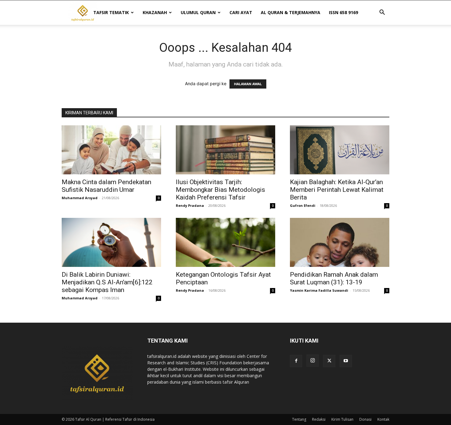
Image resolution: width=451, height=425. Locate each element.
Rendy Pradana (190, 205)
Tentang (299, 419)
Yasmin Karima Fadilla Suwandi (319, 290)
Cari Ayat (240, 12)
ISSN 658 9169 (343, 12)
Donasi (365, 419)
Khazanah (155, 12)
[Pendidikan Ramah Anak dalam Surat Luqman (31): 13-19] (339, 242)
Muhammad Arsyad (80, 197)
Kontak (383, 419)
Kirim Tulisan (342, 419)
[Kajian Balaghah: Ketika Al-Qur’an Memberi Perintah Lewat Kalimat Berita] (339, 149)
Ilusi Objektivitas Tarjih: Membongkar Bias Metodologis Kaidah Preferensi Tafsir (220, 189)
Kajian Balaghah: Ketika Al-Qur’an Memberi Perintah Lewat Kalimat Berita (337, 189)
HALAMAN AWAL (248, 84)
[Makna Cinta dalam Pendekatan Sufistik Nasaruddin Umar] (111, 149)
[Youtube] (346, 361)
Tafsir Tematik (111, 12)
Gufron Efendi (302, 205)
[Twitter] (329, 361)
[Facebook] (296, 361)
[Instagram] (312, 361)
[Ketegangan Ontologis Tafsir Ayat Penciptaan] (225, 242)
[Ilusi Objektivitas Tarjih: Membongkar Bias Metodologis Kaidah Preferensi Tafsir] (225, 149)
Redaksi (319, 419)
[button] (382, 13)
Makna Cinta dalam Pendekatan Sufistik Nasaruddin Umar (106, 185)
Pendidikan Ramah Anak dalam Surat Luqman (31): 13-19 (334, 278)
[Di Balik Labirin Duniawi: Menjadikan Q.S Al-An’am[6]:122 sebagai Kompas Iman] (111, 242)
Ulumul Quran (198, 12)
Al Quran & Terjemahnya (290, 12)
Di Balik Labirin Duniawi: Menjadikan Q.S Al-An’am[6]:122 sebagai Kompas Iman (107, 282)
